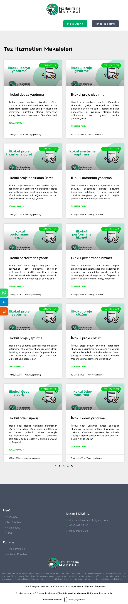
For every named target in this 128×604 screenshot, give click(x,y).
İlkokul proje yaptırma (25, 338)
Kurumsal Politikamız (52, 599)
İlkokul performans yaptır (28, 258)
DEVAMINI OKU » (16, 123)
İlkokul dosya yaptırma (26, 94)
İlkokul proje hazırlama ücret (31, 178)
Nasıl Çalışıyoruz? (77, 599)
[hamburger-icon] (5, 24)
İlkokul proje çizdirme (87, 94)
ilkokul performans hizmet (91, 258)
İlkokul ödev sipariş (24, 418)
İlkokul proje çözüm (86, 338)
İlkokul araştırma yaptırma (91, 178)
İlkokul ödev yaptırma (88, 418)
